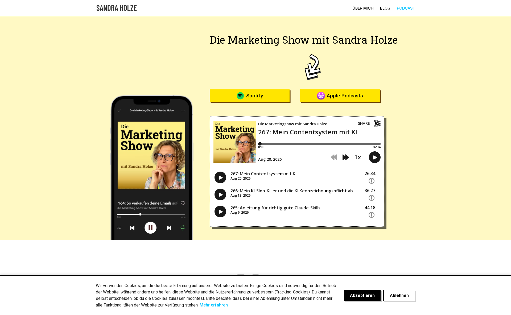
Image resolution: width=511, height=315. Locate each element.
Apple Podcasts (345, 96)
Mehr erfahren (214, 305)
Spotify (254, 96)
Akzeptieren (362, 295)
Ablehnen (399, 295)
